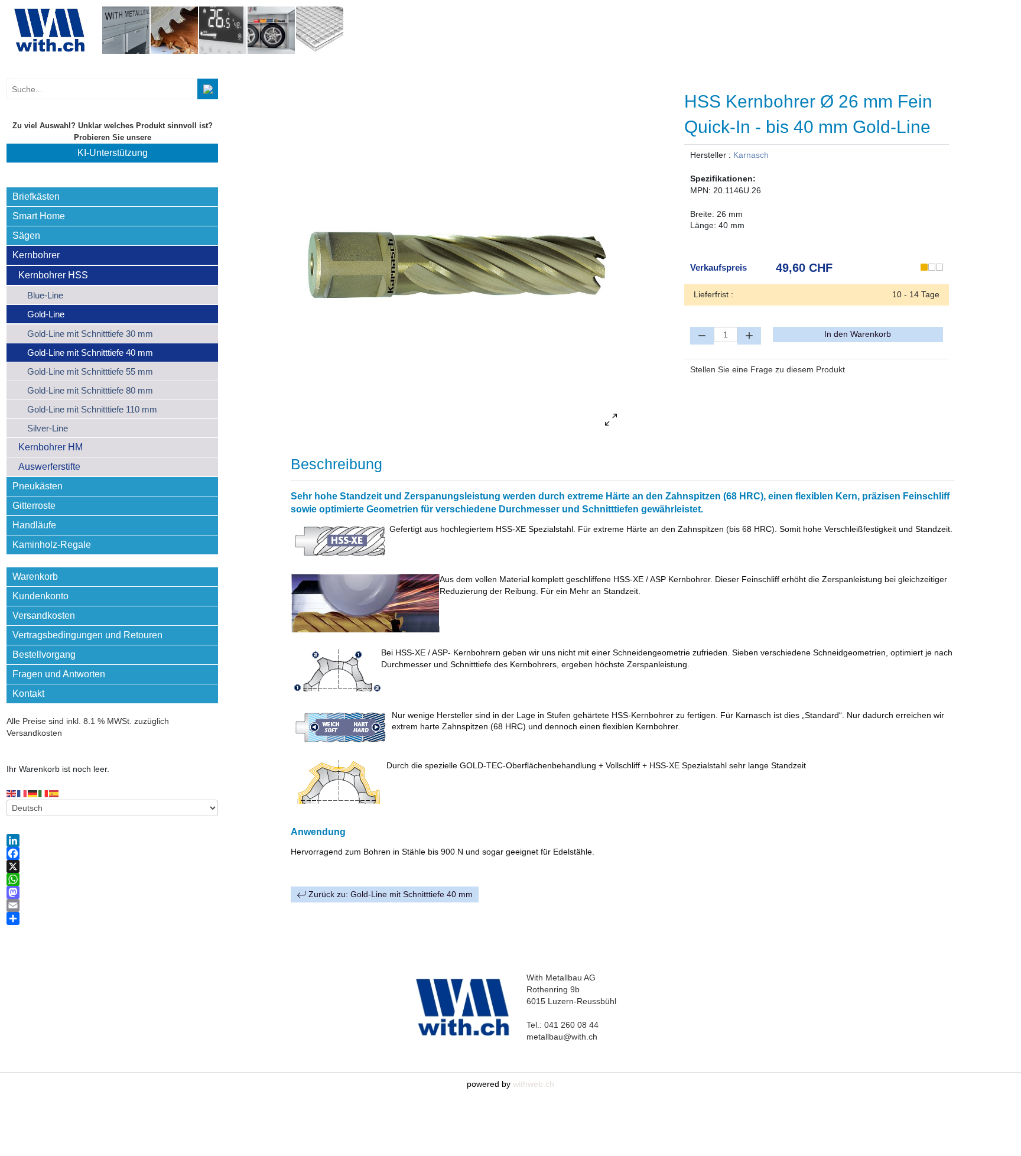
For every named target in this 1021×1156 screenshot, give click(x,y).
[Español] (54, 793)
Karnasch (751, 155)
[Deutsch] (33, 793)
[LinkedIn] (112, 840)
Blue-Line (45, 295)
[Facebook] (112, 853)
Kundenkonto (40, 596)
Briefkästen (36, 196)
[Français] (22, 793)
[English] (11, 793)
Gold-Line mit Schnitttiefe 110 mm (92, 409)
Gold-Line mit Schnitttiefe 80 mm (90, 390)
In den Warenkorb (857, 334)
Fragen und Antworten (58, 674)
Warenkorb (35, 576)
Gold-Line (45, 314)
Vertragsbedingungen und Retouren (87, 635)
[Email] (112, 905)
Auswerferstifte (49, 467)
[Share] (112, 918)
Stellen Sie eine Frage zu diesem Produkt (767, 369)
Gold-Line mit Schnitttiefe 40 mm (90, 353)
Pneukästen (37, 486)
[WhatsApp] (112, 879)
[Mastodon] (112, 892)
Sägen (26, 235)
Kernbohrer (36, 255)
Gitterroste (34, 506)
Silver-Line (47, 428)
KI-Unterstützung (112, 153)
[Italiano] (43, 793)
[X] (112, 866)
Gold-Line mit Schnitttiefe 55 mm (90, 371)
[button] (209, 196)
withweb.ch (533, 1084)
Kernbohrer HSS (53, 275)
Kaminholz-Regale (51, 545)
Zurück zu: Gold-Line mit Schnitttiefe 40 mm (389, 894)
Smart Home (38, 216)
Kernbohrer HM (50, 447)
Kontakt (28, 694)
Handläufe (34, 525)
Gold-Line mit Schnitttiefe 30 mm (90, 334)
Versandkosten (43, 616)
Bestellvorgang (44, 655)
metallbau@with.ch (561, 1036)
